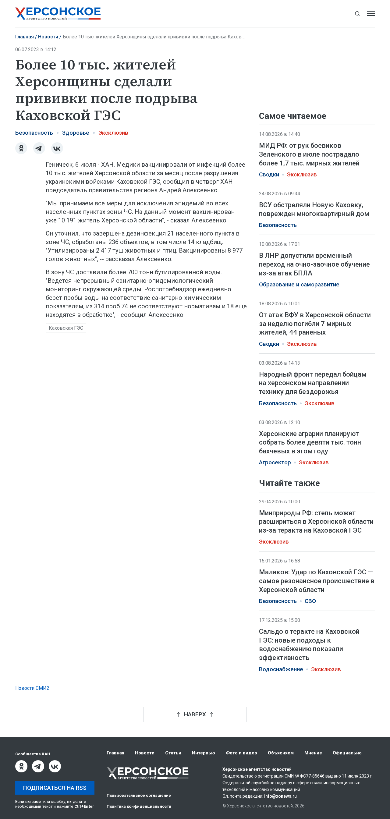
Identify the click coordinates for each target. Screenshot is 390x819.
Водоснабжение (281, 669)
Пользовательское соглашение (139, 795)
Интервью (203, 753)
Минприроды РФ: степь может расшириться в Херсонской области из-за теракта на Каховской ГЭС (316, 521)
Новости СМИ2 (32, 688)
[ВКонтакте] (57, 148)
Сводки (269, 174)
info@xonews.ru (280, 796)
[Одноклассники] (21, 148)
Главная (24, 37)
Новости (48, 37)
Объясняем (281, 753)
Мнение (313, 753)
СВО (310, 601)
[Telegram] (39, 148)
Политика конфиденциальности (139, 806)
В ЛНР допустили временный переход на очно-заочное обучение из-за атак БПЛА (314, 264)
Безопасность (34, 132)
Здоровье (75, 132)
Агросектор (275, 462)
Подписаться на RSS (55, 787)
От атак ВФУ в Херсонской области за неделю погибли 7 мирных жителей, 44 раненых (315, 323)
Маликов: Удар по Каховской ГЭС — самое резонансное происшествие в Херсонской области (316, 581)
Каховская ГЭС (66, 328)
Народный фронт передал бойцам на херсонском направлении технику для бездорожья (313, 382)
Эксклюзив (113, 132)
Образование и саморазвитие (299, 284)
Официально (347, 753)
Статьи (173, 753)
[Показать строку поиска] (357, 13)
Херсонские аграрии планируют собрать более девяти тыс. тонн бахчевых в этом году (310, 442)
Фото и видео (241, 753)
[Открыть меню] (371, 13)
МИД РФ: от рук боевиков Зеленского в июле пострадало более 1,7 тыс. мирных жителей (309, 154)
